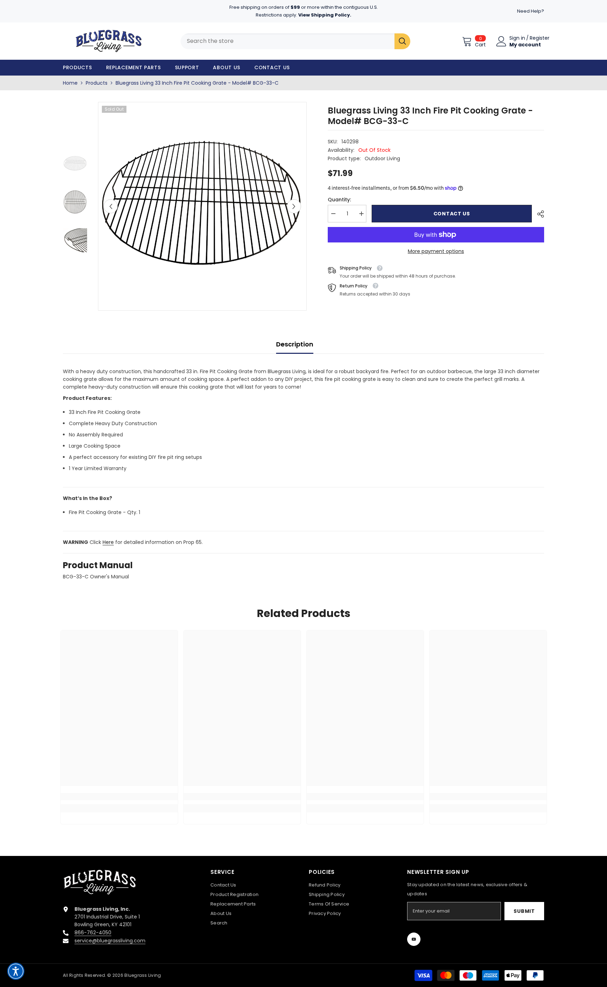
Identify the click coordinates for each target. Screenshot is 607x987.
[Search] (402, 41)
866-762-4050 (92, 932)
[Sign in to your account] (501, 41)
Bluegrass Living (142, 975)
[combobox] (287, 41)
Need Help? (530, 11)
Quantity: (339, 199)
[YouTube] (413, 939)
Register (539, 37)
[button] (111, 206)
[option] (202, 206)
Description (294, 344)
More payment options (436, 251)
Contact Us (451, 213)
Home (70, 82)
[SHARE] (538, 214)
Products (96, 82)
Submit (524, 911)
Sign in (517, 37)
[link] (119, 796)
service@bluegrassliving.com (109, 940)
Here (108, 542)
